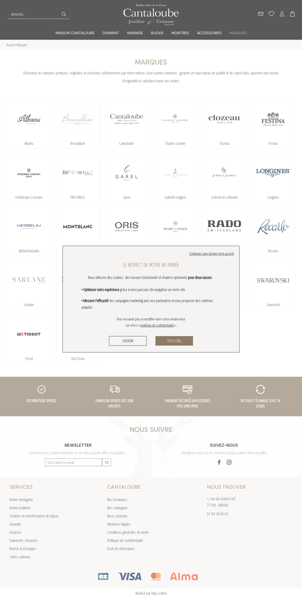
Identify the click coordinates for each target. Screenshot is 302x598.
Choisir (127, 341)
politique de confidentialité (157, 325)
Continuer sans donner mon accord (211, 253)
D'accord (174, 341)
